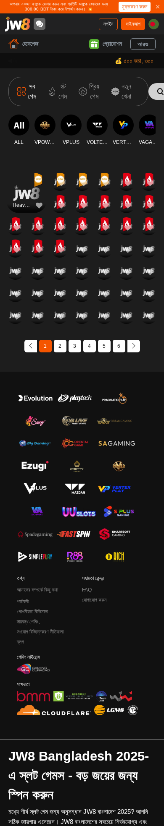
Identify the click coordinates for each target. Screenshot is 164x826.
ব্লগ (20, 642)
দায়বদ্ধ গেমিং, (28, 622)
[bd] (153, 24)
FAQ (87, 590)
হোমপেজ (30, 43)
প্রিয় (26, 181)
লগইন (108, 24)
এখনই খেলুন (26, 200)
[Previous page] (30, 346)
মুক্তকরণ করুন (134, 7)
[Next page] (133, 346)
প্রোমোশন (112, 43)
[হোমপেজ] (17, 23)
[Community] (39, 24)
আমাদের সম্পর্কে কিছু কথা (37, 590)
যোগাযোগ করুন (94, 600)
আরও (143, 44)
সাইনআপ (133, 24)
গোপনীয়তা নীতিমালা (32, 612)
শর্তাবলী (23, 602)
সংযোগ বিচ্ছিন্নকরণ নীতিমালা (40, 632)
